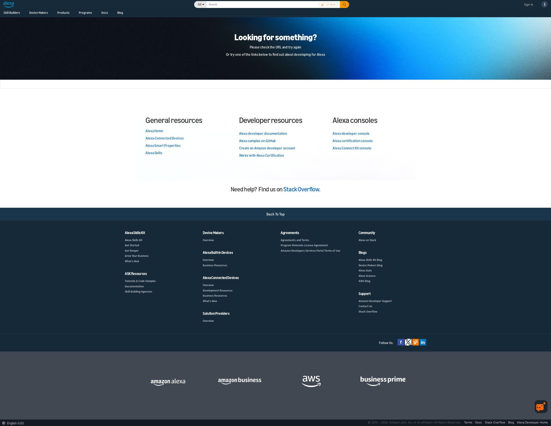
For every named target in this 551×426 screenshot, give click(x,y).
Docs (104, 12)
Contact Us (365, 306)
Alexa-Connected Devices (164, 138)
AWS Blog (364, 281)
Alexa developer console (351, 133)
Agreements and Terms (295, 240)
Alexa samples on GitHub (257, 141)
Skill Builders (11, 12)
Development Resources (217, 290)
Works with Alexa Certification (261, 155)
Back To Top (275, 214)
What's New (132, 261)
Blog (120, 12)
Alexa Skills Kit (133, 240)
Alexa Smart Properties (163, 145)
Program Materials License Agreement (304, 245)
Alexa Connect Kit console (352, 148)
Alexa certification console (353, 141)
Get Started (132, 245)
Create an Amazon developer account (267, 148)
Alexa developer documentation (263, 133)
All (199, 4)
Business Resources (215, 265)
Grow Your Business (137, 255)
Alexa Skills (153, 153)
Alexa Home (154, 131)
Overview (208, 240)
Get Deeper (132, 250)
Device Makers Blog (370, 265)
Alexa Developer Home (532, 422)
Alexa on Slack (367, 240)
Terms (468, 422)
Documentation (134, 286)
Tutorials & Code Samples (140, 281)
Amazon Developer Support (375, 301)
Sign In (528, 4)
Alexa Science (367, 275)
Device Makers (38, 12)
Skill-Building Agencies (138, 291)
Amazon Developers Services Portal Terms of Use (310, 250)
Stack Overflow (301, 189)
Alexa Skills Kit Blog (370, 260)
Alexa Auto (365, 270)
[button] (14, 422)
